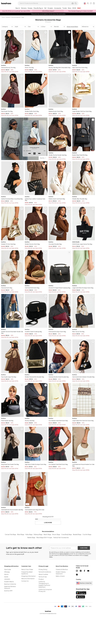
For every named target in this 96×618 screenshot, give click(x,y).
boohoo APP (8, 591)
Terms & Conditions (45, 572)
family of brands (64, 553)
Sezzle (6, 577)
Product (41, 579)
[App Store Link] (81, 594)
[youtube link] (88, 571)
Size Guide (7, 569)
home (3, 17)
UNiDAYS (7, 579)
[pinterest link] (81, 571)
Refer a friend (60, 576)
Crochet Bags (86, 534)
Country (78, 579)
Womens (8, 17)
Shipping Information (28, 576)
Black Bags (20, 534)
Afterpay (7, 572)
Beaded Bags (77, 534)
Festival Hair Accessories (61, 537)
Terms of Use (43, 577)
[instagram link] (77, 571)
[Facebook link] (84, 571)
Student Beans (9, 581)
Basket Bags (31, 537)
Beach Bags (47, 534)
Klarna (6, 574)
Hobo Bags (28, 534)
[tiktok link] (77, 575)
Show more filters (72, 26)
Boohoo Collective (10, 584)
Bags (23, 17)
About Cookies (43, 574)
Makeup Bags (38, 534)
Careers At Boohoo (62, 569)
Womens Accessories (15, 17)
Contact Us (24, 581)
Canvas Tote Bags (10, 534)
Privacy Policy (43, 569)
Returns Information (28, 578)
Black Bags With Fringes (44, 537)
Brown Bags (56, 534)
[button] (84, 3)
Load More (48, 522)
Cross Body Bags (66, 534)
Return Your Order (27, 569)
